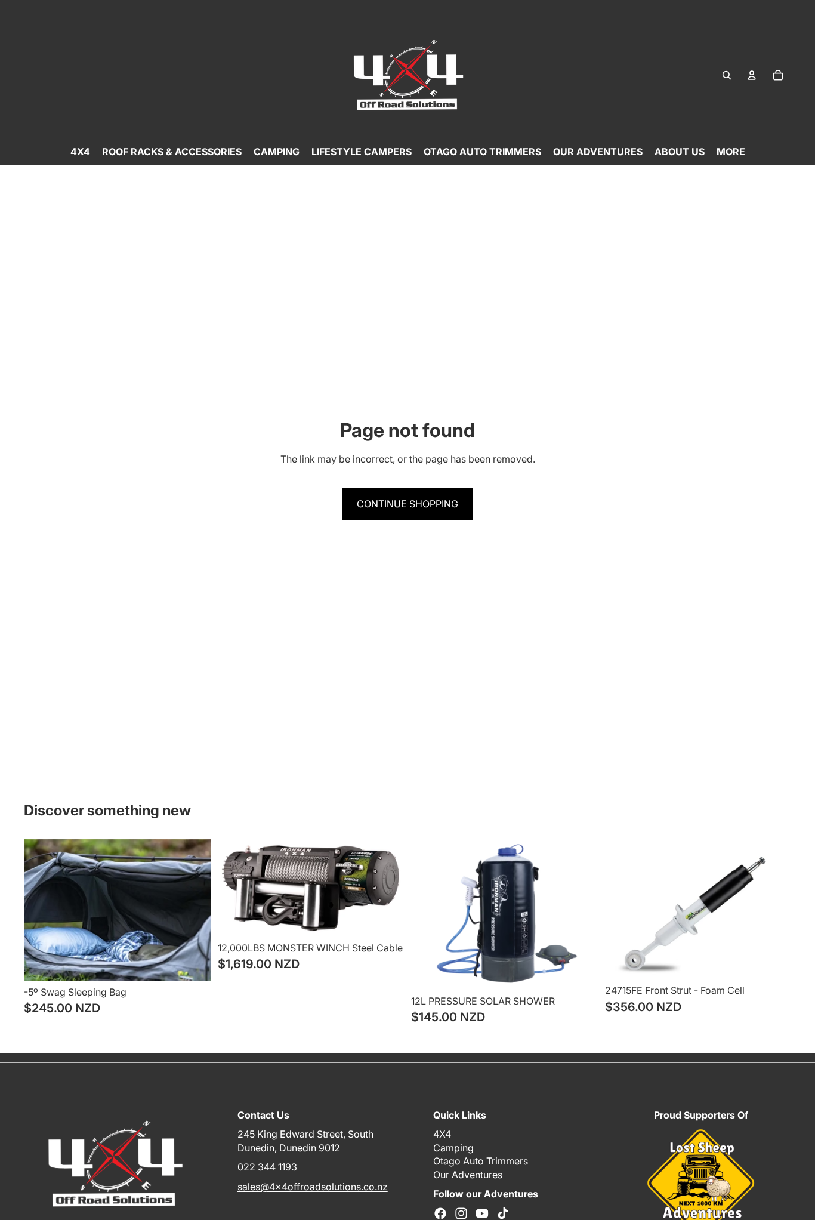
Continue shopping (407, 504)
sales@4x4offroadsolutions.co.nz (312, 1187)
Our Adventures (467, 1175)
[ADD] (192, 962)
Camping (453, 1148)
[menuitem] (731, 152)
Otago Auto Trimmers (480, 1161)
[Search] (727, 75)
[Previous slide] (42, 909)
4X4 (442, 1134)
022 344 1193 (267, 1167)
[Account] (752, 75)
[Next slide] (193, 909)
